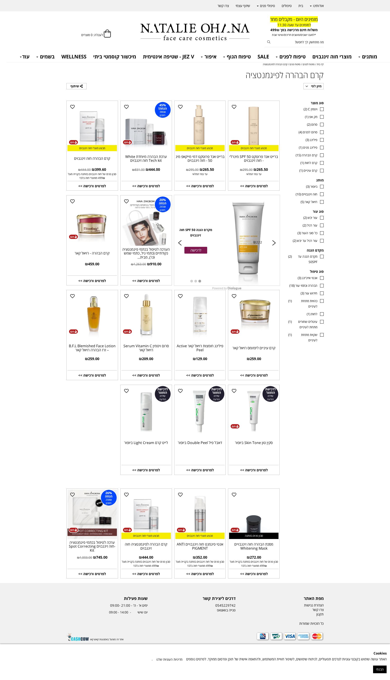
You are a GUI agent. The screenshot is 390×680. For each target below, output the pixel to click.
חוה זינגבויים (306, 194)
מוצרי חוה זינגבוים (332, 56)
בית (300, 5)
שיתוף (75, 86)
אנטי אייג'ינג (307, 278)
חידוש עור (309, 293)
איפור (209, 56)
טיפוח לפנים (292, 56)
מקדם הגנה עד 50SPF (302, 259)
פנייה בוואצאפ (226, 610)
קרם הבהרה (306, 155)
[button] (195, 250)
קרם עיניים (308, 170)
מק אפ (311, 117)
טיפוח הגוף (238, 56)
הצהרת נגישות (314, 605)
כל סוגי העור (307, 233)
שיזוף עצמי (243, 5)
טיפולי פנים (267, 5)
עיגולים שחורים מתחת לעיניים (302, 324)
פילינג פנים (308, 147)
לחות (312, 314)
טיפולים (287, 5)
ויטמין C (310, 109)
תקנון (320, 614)
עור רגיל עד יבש (305, 240)
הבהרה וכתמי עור (303, 285)
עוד (26, 56)
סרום (312, 124)
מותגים (369, 56)
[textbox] (294, 26)
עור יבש (310, 217)
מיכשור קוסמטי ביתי (114, 56)
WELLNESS (73, 56)
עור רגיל (310, 225)
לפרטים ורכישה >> (254, 186)
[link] (227, 240)
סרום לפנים (308, 132)
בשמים (47, 56)
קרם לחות (308, 163)
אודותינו (318, 5)
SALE (263, 56)
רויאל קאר (309, 202)
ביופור (311, 186)
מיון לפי (316, 86)
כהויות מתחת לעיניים (302, 303)
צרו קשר (223, 5)
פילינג (311, 140)
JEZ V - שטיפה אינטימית (168, 56)
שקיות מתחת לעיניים (302, 337)
